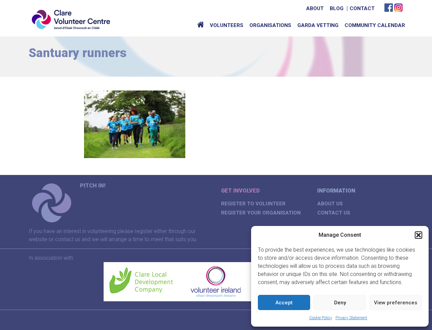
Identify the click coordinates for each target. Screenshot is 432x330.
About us (330, 204)
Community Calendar (375, 25)
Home (200, 25)
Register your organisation (261, 213)
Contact (362, 8)
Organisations (270, 25)
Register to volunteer (253, 204)
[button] (418, 235)
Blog (337, 8)
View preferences (395, 303)
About (315, 8)
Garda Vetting (318, 25)
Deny (340, 303)
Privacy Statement (351, 317)
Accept (284, 303)
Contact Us (333, 213)
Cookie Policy (320, 317)
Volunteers (226, 25)
